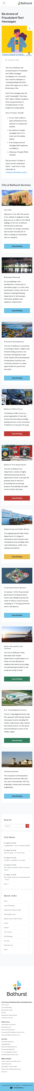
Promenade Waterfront (8, 1049)
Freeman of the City (7, 1018)
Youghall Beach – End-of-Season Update (17, 845)
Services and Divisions (8, 1030)
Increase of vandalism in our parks (14, 860)
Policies (6, 927)
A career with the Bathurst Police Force (12, 1032)
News (5, 901)
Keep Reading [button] (17, 246)
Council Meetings (9, 905)
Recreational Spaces (7, 1041)
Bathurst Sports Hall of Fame (13, 919)
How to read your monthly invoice (11, 1061)
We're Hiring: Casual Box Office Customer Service (16, 869)
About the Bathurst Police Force (10, 1035)
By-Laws (6, 941)
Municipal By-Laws (10, 914)
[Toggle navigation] (4, 3)
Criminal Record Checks (8, 1024)
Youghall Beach (5, 1044)
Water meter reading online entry (11, 1069)
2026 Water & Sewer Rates (9, 1066)
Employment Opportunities (12, 910)
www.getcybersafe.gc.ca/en (15, 172)
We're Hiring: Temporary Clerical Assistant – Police (17, 878)
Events (6, 923)
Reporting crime (6, 1027)
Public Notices (8, 945)
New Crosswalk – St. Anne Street (14, 853)
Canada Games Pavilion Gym (9, 1054)
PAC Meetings (8, 936)
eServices (4, 1071)
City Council (8, 932)
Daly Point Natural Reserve (9, 1047)
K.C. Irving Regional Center (9, 1052)
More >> (6, 884)
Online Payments (6, 1064)
